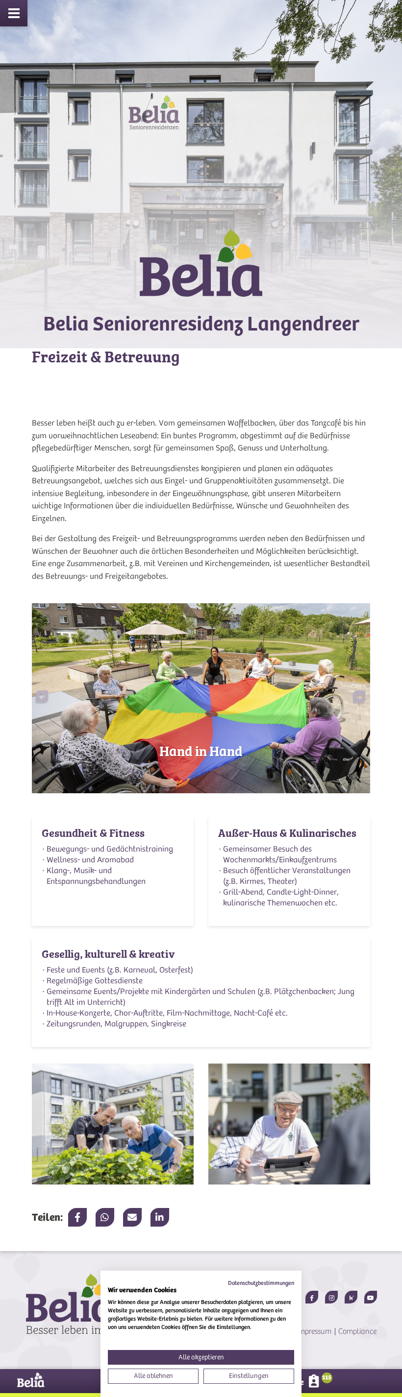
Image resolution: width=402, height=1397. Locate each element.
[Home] (201, 271)
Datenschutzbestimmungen (261, 1282)
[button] (353, 698)
